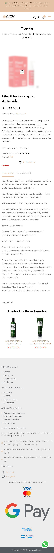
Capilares (26, 153)
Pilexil (10, 157)
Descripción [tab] (8, 173)
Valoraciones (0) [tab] (24, 173)
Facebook (9, 472)
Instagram (10, 476)
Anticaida (17, 153)
